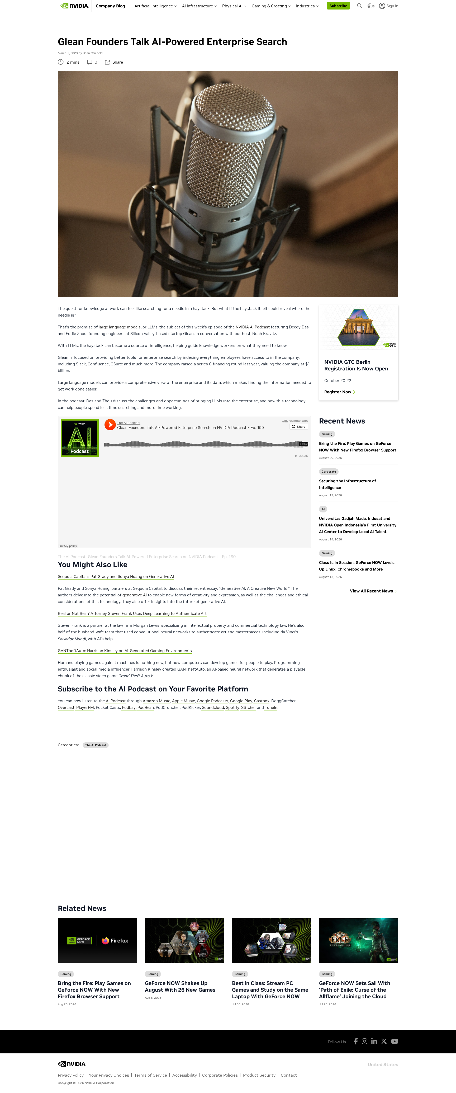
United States (383, 1064)
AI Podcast (115, 700)
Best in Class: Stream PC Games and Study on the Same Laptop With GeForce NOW (270, 990)
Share (117, 62)
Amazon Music (156, 700)
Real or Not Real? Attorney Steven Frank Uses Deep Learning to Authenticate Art (132, 613)
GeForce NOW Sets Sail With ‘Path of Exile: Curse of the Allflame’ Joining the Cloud (354, 990)
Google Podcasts (212, 700)
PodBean (145, 707)
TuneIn (270, 707)
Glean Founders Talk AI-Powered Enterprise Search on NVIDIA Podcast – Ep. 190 (162, 556)
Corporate (329, 471)
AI (323, 509)
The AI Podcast (72, 556)
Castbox (261, 700)
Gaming (327, 434)
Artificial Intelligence (154, 5)
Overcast (66, 707)
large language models (120, 326)
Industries (305, 5)
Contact (289, 1075)
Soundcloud (212, 707)
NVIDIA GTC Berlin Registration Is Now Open (356, 365)
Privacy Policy (71, 1075)
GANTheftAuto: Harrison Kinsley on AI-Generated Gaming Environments (125, 650)
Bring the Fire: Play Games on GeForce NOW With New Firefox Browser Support (94, 990)
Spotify (232, 707)
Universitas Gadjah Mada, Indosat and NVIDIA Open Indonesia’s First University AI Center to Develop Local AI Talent (357, 525)
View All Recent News (371, 590)
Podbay (128, 707)
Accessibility (184, 1075)
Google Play (240, 700)
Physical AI (232, 5)
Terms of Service (150, 1075)
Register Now (337, 391)
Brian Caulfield (93, 53)
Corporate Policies (220, 1075)
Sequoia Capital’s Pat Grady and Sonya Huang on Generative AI (116, 576)
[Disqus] (228, 822)
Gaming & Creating (269, 5)
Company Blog (110, 5)
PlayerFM (84, 707)
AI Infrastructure (197, 5)
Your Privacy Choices (109, 1075)
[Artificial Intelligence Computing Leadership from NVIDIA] (75, 6)
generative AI (134, 594)
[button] (338, 6)
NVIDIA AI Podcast (253, 326)
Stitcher (248, 707)
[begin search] (360, 6)
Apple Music (183, 700)
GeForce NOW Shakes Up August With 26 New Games (180, 986)
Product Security (259, 1075)
